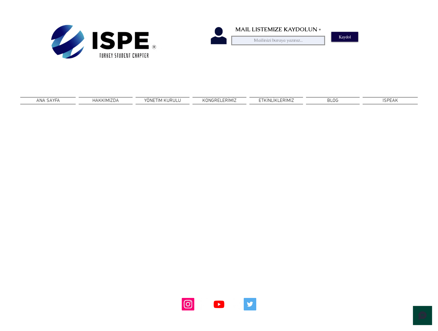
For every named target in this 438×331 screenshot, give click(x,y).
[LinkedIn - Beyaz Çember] (203, 304)
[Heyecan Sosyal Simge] (250, 304)
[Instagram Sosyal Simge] (188, 304)
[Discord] (234, 304)
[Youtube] (219, 304)
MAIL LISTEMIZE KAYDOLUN (276, 29)
